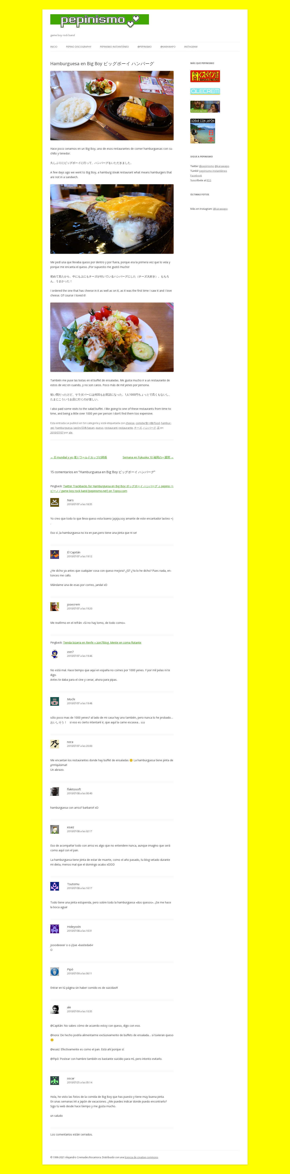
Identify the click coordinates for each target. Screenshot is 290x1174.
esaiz (70, 827)
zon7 (70, 652)
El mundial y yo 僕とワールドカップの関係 (78, 457)
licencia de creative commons (141, 1157)
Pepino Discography (78, 46)
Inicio (53, 46)
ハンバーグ (149, 428)
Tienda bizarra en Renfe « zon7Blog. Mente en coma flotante (102, 642)
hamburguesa (63, 428)
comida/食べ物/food (148, 423)
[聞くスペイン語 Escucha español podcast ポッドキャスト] (205, 81)
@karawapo (168, 46)
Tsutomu (73, 884)
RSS (209, 180)
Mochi (71, 699)
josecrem (73, 604)
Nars (70, 500)
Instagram (190, 46)
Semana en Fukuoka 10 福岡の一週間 (148, 457)
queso (99, 428)
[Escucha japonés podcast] (205, 111)
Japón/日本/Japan (84, 428)
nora (70, 742)
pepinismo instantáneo (114, 46)
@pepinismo (145, 46)
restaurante (126, 428)
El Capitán (73, 552)
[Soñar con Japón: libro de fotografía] (202, 142)
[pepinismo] (99, 23)
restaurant (111, 428)
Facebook (196, 175)
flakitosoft (74, 789)
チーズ (138, 428)
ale (70, 432)
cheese (130, 423)
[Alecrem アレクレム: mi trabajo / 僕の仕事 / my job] (205, 93)
